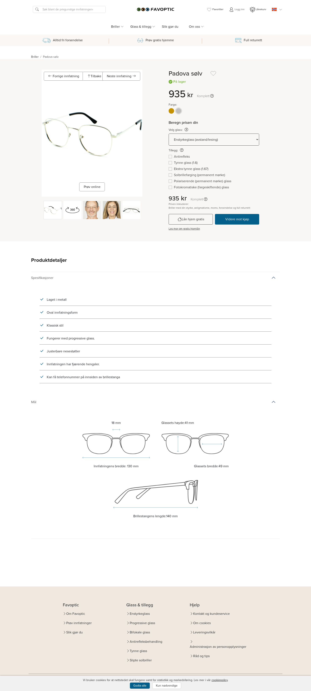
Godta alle (139, 685)
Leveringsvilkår (204, 632)
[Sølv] (178, 111)
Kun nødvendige (167, 685)
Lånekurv (261, 9)
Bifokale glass (140, 632)
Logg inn (239, 9)
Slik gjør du (170, 26)
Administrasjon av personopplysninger (218, 646)
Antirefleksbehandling (146, 641)
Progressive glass (142, 623)
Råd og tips (201, 656)
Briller (35, 57)
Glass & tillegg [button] (140, 26)
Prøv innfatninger (79, 623)
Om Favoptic (75, 613)
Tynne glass (138, 650)
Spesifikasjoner (42, 277)
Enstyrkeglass (140, 613)
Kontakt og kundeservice (211, 613)
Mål (33, 402)
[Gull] (171, 111)
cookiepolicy (220, 680)
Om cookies (202, 623)
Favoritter (217, 9)
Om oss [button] (194, 26)
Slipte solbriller (141, 660)
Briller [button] (115, 26)
